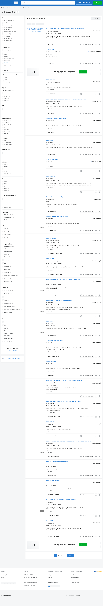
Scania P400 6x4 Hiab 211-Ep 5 (55, 340)
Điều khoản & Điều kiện (30, 574)
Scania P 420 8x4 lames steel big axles (57, 461)
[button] (96, 44)
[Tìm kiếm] (23, 3)
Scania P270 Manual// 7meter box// (56, 118)
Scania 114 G (50, 421)
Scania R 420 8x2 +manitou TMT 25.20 (57, 216)
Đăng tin (83, 72)
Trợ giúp (3, 577)
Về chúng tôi (4, 574)
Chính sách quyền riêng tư (30, 577)
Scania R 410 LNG (51, 238)
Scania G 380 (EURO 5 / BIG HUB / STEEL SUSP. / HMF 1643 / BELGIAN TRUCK (68, 441)
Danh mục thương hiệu (29, 585)
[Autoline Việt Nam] (6, 2)
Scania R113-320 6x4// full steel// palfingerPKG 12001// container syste (66, 99)
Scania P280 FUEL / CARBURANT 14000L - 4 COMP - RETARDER (65, 28)
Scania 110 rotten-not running (54, 197)
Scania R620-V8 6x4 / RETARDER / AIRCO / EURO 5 (61, 499)
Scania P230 (49, 520)
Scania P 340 (50, 49)
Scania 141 (49, 321)
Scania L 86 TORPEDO (52, 480)
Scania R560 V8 (50, 140)
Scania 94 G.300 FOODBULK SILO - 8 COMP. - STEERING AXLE (64, 380)
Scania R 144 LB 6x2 (52, 159)
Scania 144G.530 (51, 361)
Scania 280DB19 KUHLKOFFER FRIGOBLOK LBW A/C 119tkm (64, 401)
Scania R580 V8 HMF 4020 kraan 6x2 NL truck (59, 300)
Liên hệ (3, 580)
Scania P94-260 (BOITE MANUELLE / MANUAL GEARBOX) (63, 279)
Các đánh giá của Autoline (30, 582)
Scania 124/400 (50, 176)
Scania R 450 (50, 258)
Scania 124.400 (50, 79)
